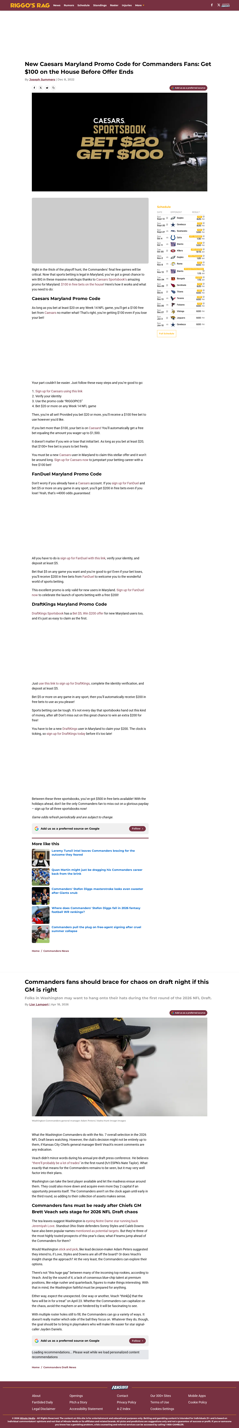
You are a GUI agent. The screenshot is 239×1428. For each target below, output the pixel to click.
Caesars (50, 313)
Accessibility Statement (86, 1409)
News (56, 5)
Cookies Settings (162, 1409)
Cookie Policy (197, 1402)
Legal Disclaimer (43, 1409)
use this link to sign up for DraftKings (64, 683)
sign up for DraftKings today (66, 733)
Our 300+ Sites (160, 1396)
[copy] (53, 87)
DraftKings (69, 729)
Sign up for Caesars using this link (58, 391)
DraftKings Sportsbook (48, 613)
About (36, 1396)
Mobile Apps (197, 1396)
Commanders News (56, 951)
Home (36, 951)
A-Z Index (123, 1409)
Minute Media (27, 1418)
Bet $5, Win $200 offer (88, 613)
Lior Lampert (39, 1004)
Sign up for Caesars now (71, 460)
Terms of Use (159, 1402)
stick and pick (68, 1249)
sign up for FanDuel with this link (82, 558)
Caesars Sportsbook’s (111, 279)
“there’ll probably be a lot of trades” (56, 1163)
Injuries (127, 5)
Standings (99, 5)
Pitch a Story (78, 1402)
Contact (122, 1396)
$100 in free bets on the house (82, 284)
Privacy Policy (126, 1402)
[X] (218, 5)
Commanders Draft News (59, 1367)
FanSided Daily (42, 1402)
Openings (76, 1396)
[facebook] (212, 5)
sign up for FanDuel (125, 483)
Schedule (83, 5)
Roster (114, 5)
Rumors (69, 5)
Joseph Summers (42, 79)
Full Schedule (166, 333)
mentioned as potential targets (97, 1231)
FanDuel (88, 576)
